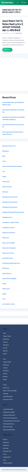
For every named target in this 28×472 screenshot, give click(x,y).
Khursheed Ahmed (8, 424)
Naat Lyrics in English (8, 243)
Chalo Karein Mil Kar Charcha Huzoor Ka (13, 126)
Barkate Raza (7, 2)
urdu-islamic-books (8, 304)
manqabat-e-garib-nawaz (10, 222)
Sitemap (5, 393)
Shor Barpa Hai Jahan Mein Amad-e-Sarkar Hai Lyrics (13, 133)
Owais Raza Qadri (8, 409)
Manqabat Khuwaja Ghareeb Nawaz (13, 212)
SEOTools (6, 345)
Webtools (6, 339)
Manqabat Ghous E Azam (9, 197)
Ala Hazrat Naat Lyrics (8, 146)
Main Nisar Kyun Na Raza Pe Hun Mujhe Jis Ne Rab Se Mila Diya (13, 118)
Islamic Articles (7, 187)
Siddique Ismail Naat (9, 412)
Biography (5, 151)
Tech (3, 299)
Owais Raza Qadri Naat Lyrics (11, 263)
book (4, 161)
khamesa (5, 192)
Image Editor (7, 457)
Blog (3, 156)
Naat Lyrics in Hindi (8, 253)
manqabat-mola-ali (8, 227)
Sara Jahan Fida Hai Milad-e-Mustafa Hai (13, 111)
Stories (5, 348)
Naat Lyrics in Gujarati (8, 248)
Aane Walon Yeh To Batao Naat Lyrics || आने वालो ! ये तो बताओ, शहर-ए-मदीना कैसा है (12, 25)
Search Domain (7, 463)
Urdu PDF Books (8, 396)
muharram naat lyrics (8, 232)
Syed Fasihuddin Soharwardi (11, 421)
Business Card (7, 451)
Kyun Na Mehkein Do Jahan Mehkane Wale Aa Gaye (13, 104)
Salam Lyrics (6, 288)
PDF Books (5, 268)
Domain (5, 342)
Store (4, 454)
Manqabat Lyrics (7, 217)
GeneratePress (22, 469)
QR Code (5, 448)
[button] (18, 2)
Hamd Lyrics (6, 181)
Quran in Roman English (9, 278)
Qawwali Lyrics (6, 273)
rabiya (4, 283)
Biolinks (5, 351)
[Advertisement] (14, 75)
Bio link (5, 439)
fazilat (4, 176)
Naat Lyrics (5, 237)
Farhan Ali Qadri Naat (9, 429)
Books (5, 353)
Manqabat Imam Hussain (9, 207)
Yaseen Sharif (7, 336)
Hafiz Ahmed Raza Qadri (10, 418)
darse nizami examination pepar (12, 166)
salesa (4, 294)
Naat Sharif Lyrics (7, 258)
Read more (7, 49)
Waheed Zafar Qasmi (9, 415)
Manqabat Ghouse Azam (9, 202)
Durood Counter (8, 399)
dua (3, 171)
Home (5, 385)
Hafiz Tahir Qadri (7, 427)
